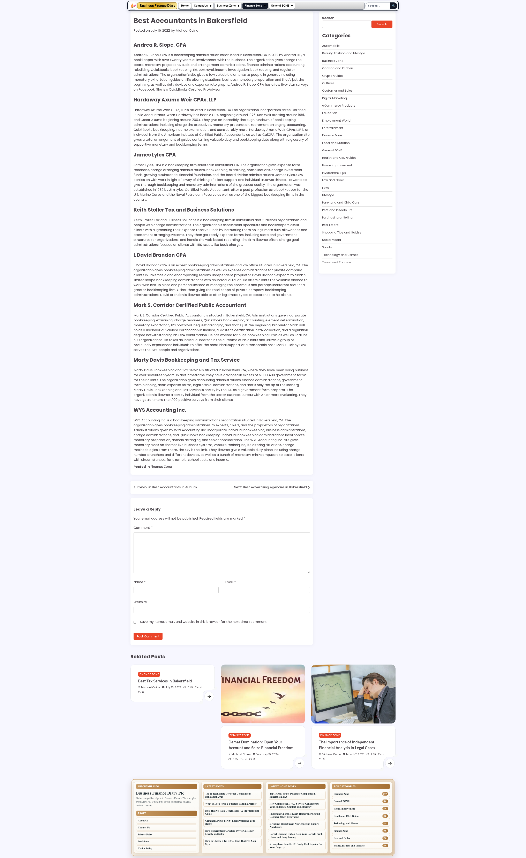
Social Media (331, 240)
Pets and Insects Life (337, 210)
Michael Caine (187, 30)
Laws (326, 188)
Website (140, 602)
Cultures (328, 83)
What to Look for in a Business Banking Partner (230, 803)
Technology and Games (340, 255)
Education (329, 113)
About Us (143, 820)
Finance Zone (253, 5)
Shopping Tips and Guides (341, 232)
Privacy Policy (145, 834)
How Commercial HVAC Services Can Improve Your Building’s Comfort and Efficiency (294, 805)
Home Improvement (337, 165)
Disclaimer (143, 841)
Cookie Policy (145, 848)
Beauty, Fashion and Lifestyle (343, 53)
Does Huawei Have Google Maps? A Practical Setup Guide (232, 812)
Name (140, 582)
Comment (143, 527)
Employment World (336, 120)
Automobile (331, 46)
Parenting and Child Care (340, 202)
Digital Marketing (334, 98)
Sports (327, 247)
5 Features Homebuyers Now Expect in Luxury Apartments (294, 825)
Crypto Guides (333, 76)
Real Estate (330, 225)
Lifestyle (328, 195)
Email (230, 582)
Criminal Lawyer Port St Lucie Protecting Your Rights (230, 822)
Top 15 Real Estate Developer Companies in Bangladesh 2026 (228, 795)
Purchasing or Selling (337, 217)
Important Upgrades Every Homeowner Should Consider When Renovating (295, 815)
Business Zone (226, 5)
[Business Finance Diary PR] (132, 6)
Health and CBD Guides (339, 158)
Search (328, 18)
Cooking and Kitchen (337, 68)
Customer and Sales (337, 91)
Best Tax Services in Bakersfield (165, 681)
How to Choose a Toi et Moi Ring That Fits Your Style (230, 842)
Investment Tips (334, 173)
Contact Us (201, 5)
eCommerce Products (338, 106)
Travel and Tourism (336, 262)
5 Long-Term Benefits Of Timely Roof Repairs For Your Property (296, 845)
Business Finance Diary (157, 5)
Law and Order (333, 180)
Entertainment (332, 128)
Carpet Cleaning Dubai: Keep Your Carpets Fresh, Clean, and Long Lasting (296, 835)
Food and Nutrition (336, 143)
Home (185, 5)
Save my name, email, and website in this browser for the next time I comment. (203, 621)
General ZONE (280, 5)
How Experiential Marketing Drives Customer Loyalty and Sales (229, 832)
